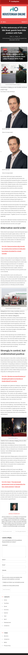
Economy (6, 609)
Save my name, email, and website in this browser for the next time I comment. (12, 578)
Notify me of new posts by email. (11, 585)
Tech (5, 616)
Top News (6, 603)
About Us (6, 636)
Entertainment (7, 622)
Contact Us (6, 625)
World (5, 49)
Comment (5, 545)
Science (6, 613)
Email (3, 565)
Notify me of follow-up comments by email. (13, 582)
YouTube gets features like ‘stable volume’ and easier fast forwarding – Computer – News (21, 531)
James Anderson (16, 51)
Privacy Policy (7, 645)
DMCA (5, 642)
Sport (5, 619)
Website (4, 570)
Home (5, 600)
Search (24, 22)
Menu (4, 22)
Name (4, 559)
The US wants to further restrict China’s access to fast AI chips (8, 531)
